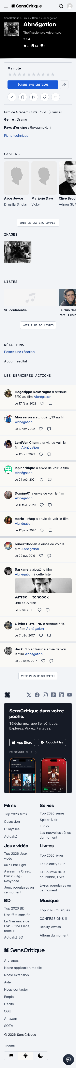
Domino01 (22, 493)
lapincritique (25, 468)
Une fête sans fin (17, 915)
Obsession (12, 822)
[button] (70, 6)
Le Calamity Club (52, 864)
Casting (12, 153)
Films (26, 18)
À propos (11, 960)
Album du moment (54, 935)
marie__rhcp (25, 519)
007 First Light (15, 865)
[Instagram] (45, 696)
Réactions (14, 345)
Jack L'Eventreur (29, 649)
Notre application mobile (23, 968)
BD (7, 900)
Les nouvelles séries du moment (55, 835)
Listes (10, 281)
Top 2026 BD (14, 908)
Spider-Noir (49, 820)
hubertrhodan (26, 544)
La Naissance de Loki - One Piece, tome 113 (17, 926)
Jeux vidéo (16, 846)
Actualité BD (13, 937)
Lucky (44, 826)
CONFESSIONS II (53, 919)
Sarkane (21, 569)
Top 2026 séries (52, 813)
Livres (47, 846)
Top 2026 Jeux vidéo (16, 856)
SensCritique (11, 18)
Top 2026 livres (52, 855)
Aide (7, 982)
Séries (47, 805)
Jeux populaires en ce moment (19, 889)
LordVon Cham (27, 443)
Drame (36, 18)
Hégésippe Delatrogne (33, 392)
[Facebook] (37, 696)
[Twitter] (29, 696)
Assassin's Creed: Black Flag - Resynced (17, 876)
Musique (49, 900)
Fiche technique (16, 136)
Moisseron (23, 417)
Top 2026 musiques (55, 910)
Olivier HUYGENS (28, 624)
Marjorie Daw (42, 198)
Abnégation (50, 18)
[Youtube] (69, 696)
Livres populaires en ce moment (55, 887)
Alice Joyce (13, 198)
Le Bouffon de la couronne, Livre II (53, 874)
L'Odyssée (12, 829)
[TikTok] (53, 696)
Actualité (10, 836)
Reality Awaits (50, 927)
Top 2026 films (15, 814)
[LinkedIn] (61, 696)
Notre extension (16, 975)
